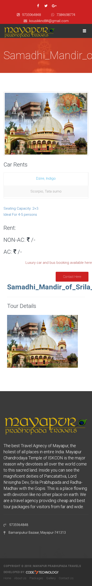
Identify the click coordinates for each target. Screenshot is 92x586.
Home (7, 578)
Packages (36, 578)
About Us (20, 578)
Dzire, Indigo (46, 178)
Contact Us (66, 578)
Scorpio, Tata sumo (46, 191)
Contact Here (72, 277)
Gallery (51, 578)
